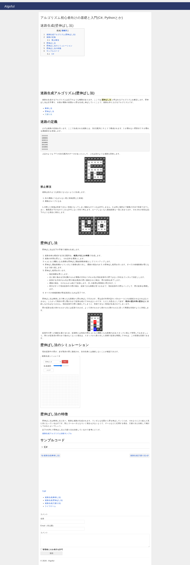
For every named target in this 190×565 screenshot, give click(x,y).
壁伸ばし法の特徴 (54, 48)
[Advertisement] (95, 72)
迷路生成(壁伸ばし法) (54, 500)
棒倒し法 (48, 108)
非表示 (64, 30)
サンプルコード (53, 51)
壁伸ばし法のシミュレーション (59, 46)
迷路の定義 (51, 37)
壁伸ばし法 (51, 43)
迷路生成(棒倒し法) (51, 455)
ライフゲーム (50, 506)
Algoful (9, 6)
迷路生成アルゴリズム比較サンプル (57, 433)
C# (53, 54)
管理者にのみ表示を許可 (52, 549)
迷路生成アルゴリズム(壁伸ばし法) (61, 34)
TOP (44, 491)
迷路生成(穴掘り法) (138, 455)
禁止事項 (55, 40)
